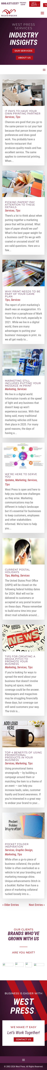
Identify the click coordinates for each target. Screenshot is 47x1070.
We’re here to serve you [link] (21, 475)
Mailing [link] (15, 575)
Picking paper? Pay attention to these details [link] (20, 205)
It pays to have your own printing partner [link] (22, 112)
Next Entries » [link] (37, 904)
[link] (9, 12)
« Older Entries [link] (10, 904)
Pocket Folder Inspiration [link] (17, 845)
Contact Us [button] (23, 1039)
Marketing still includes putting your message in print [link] (23, 383)
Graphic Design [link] (24, 850)
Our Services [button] (23, 51)
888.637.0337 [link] (10, 3)
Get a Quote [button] (34, 4)
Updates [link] (9, 480)
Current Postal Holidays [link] (17, 571)
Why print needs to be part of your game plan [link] (22, 294)
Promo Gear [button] (23, 3)
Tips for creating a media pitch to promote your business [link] (20, 660)
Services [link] (9, 117)
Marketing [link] (10, 389)
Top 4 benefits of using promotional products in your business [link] (23, 756)
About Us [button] (24, 57)
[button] (42, 13)
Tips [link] (18, 117)
